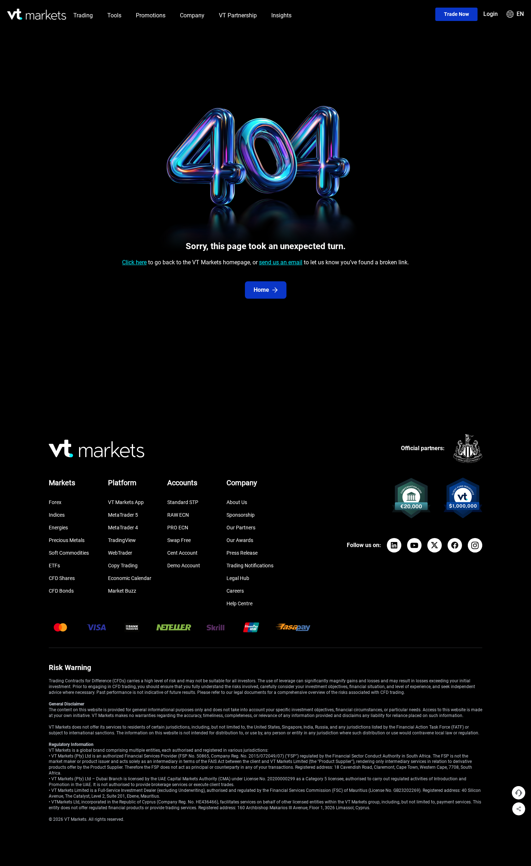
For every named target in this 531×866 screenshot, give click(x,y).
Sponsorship (240, 515)
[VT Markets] (36, 14)
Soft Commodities (69, 553)
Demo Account (183, 565)
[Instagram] (475, 545)
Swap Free (179, 540)
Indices (57, 515)
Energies (58, 527)
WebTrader (120, 553)
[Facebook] (455, 545)
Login (490, 13)
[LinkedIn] (394, 545)
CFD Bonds (61, 591)
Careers (235, 591)
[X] (434, 545)
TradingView (122, 540)
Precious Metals (67, 540)
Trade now (456, 14)
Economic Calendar (129, 578)
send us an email (280, 262)
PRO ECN (177, 527)
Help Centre (239, 603)
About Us (236, 502)
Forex (55, 502)
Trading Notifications (249, 565)
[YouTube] (414, 545)
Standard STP (182, 502)
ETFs (54, 565)
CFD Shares (62, 578)
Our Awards (239, 540)
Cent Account (182, 553)
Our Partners (240, 527)
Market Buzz (122, 591)
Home (261, 289)
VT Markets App (126, 502)
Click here (134, 262)
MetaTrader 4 (123, 527)
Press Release (242, 553)
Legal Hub (237, 578)
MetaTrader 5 (123, 515)
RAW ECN (178, 515)
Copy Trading (123, 565)
